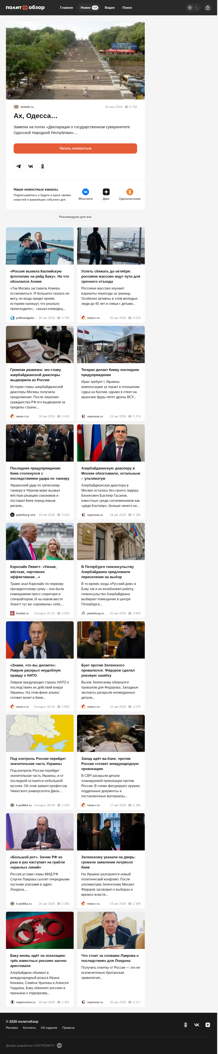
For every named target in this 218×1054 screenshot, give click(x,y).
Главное (66, 7)
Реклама (12, 1027)
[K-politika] (12, 805)
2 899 (137, 613)
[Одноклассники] (185, 1025)
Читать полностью (75, 148)
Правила (68, 1027)
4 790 (65, 317)
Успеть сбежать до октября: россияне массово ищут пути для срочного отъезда (110, 276)
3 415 (65, 416)
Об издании (49, 1027)
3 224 (65, 514)
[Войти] (208, 7)
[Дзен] (208, 1025)
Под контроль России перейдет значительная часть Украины (38, 761)
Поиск (127, 7)
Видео (110, 7)
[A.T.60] (16, 107)
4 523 (137, 317)
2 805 (65, 706)
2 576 (137, 706)
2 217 (137, 1002)
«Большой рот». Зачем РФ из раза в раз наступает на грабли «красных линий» (37, 862)
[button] (19, 166)
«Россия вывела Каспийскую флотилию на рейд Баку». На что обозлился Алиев (39, 276)
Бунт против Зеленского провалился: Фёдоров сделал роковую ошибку (108, 670)
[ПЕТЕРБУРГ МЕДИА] (83, 613)
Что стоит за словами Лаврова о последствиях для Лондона (110, 958)
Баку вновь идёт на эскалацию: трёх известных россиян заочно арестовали (38, 961)
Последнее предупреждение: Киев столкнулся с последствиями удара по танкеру (39, 473)
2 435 (65, 805)
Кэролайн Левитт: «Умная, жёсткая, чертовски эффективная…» (33, 572)
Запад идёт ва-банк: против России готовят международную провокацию (110, 764)
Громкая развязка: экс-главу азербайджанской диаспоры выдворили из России (35, 375)
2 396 (137, 805)
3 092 (65, 613)
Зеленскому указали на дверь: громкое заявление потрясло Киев (108, 862)
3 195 (137, 514)
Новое (89, 7)
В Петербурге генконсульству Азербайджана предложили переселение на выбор (107, 572)
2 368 (137, 903)
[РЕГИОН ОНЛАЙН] (83, 318)
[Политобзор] (25, 7)
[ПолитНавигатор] (12, 318)
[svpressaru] (83, 416)
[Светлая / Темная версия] (193, 7)
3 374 (137, 416)
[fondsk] (12, 613)
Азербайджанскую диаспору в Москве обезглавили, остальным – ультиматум (110, 473)
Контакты (29, 1027)
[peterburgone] (12, 515)
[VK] (196, 1025)
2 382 (65, 903)
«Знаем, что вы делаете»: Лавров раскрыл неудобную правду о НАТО (35, 670)
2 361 (65, 1002)
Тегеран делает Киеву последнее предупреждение (110, 372)
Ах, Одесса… (36, 116)
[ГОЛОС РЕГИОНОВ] (12, 1002)
